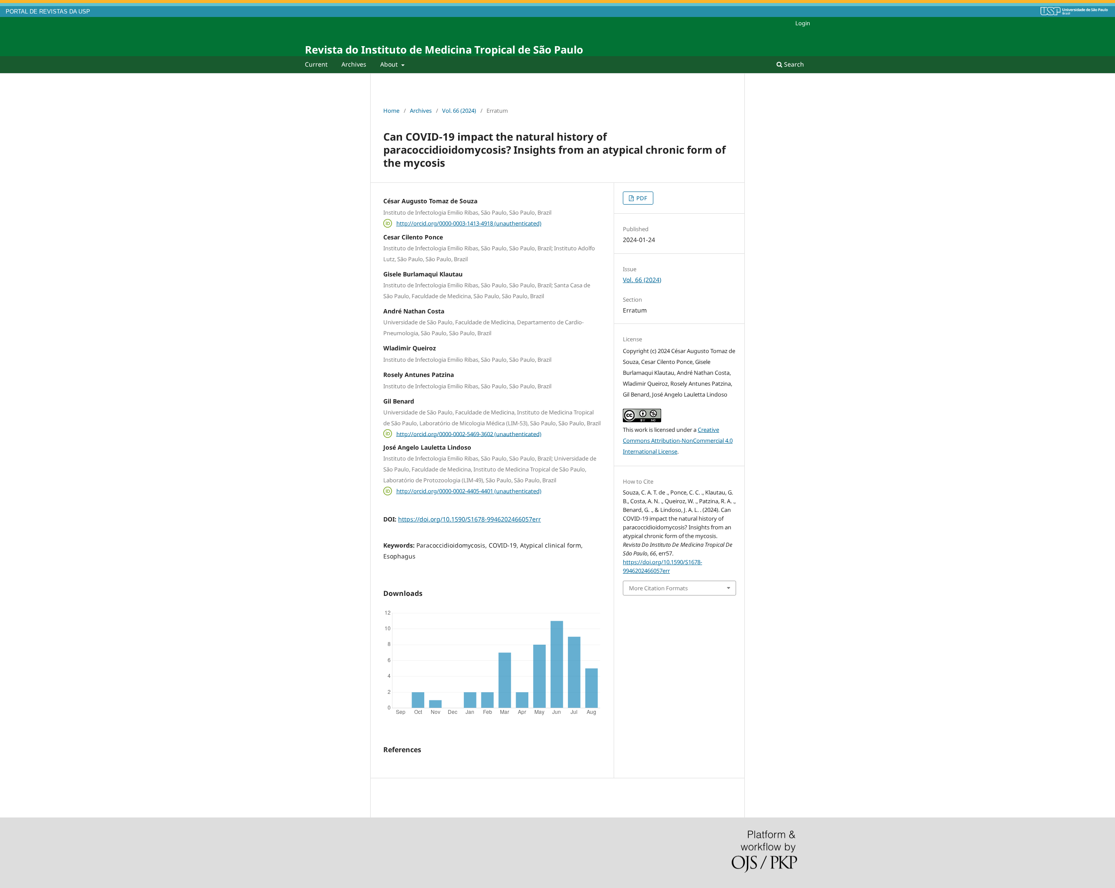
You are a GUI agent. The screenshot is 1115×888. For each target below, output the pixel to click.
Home (391, 110)
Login (802, 23)
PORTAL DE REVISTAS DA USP (48, 12)
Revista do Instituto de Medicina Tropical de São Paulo (444, 49)
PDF (641, 198)
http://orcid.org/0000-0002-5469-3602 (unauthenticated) (468, 433)
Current (316, 64)
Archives (353, 64)
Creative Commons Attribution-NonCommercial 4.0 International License (678, 440)
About (389, 64)
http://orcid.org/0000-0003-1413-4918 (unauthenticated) (468, 223)
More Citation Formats (658, 588)
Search (793, 64)
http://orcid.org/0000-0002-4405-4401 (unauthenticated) (468, 491)
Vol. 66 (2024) (459, 110)
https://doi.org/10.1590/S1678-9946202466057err (469, 519)
